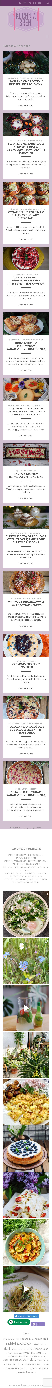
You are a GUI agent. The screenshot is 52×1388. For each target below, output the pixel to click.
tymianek (28, 1369)
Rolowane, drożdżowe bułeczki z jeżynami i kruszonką (26, 729)
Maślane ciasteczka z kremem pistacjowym (26, 83)
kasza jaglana (17, 1353)
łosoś (45, 1368)
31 (34, 828)
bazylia (18, 1339)
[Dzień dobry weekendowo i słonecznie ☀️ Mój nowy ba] (26, 1055)
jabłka (38, 1348)
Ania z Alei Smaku (13, 873)
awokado (7, 1339)
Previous (15, 828)
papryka (7, 1360)
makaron (10, 1356)
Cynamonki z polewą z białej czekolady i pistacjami (26, 215)
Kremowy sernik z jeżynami (26, 666)
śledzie (20, 1372)
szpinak (44, 1364)
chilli (46, 1338)
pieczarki (17, 1359)
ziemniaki (36, 1368)
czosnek (35, 1344)
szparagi (34, 1364)
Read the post (26, 105)
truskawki (10, 1368)
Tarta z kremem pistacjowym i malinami (26, 475)
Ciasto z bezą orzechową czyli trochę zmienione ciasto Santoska (26, 539)
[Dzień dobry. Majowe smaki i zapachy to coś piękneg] (26, 1195)
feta (13, 1349)
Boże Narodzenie (33, 141)
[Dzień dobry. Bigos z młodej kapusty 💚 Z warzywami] (26, 1242)
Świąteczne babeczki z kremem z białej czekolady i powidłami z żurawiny (26, 148)
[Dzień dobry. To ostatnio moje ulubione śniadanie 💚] (26, 914)
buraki (32, 1339)
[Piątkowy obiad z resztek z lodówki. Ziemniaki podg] (26, 1102)
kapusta (8, 1353)
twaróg (21, 1368)
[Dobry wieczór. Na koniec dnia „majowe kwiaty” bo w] (26, 961)
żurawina (31, 1372)
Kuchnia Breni (26, 838)
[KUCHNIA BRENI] (26, 31)
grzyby (26, 1349)
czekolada (24, 1344)
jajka (45, 1348)
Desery (32, 471)
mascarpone (24, 1356)
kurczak (37, 1352)
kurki (44, 1353)
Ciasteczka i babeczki (32, 78)
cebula (38, 1339)
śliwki (25, 1372)
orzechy (41, 1356)
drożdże (42, 1344)
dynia (7, 1349)
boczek (26, 1338)
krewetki (27, 1353)
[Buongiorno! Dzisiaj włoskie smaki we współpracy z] (26, 1289)
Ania (7, 879)
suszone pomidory (20, 1364)
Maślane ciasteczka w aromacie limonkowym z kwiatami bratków (26, 411)
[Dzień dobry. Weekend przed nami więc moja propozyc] (26, 1148)
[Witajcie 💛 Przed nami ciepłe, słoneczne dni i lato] (26, 1008)
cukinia (12, 1343)
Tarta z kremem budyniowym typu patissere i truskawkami (26, 280)
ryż (38, 1360)
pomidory (29, 1359)
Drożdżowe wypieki (35, 209)
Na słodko (32, 274)
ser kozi (42, 1360)
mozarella (34, 1356)
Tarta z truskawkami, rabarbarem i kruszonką (26, 793)
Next (39, 828)
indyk (32, 1349)
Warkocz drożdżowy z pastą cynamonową (26, 603)
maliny (16, 1356)
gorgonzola (19, 1349)
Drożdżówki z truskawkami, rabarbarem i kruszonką (26, 346)
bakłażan (13, 1339)
